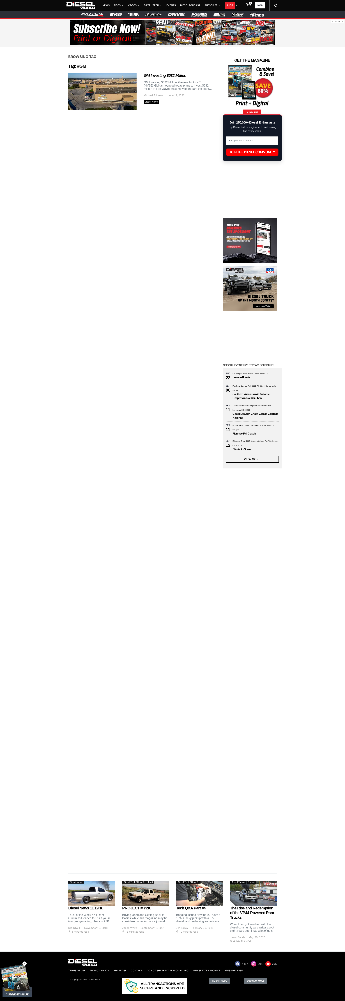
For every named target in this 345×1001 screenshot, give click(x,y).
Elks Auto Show (242, 449)
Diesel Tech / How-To (134, 882)
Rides (117, 5)
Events (171, 5)
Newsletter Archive (206, 970)
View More (252, 459)
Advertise (119, 970)
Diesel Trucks (238, 882)
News (106, 5)
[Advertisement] (250, 836)
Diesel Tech (151, 5)
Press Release (233, 970)
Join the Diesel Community (252, 152)
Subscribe (210, 5)
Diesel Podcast (190, 5)
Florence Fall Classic (244, 433)
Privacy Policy (99, 970)
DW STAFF (74, 927)
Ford (150, 882)
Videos (132, 5)
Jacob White (129, 927)
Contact (136, 970)
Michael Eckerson (154, 95)
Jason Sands (237, 937)
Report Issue (219, 980)
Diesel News (151, 101)
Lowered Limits (241, 377)
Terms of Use (77, 970)
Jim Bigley (182, 927)
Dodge (251, 882)
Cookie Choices (255, 980)
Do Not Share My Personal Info (167, 970)
